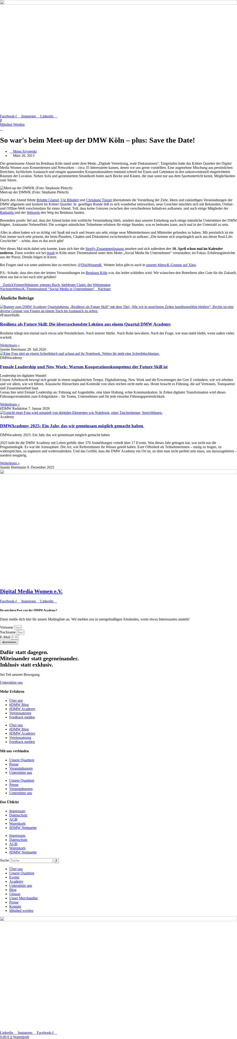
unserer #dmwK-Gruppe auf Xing (171, 265)
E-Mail (5, 637)
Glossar (14, 894)
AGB (13, 819)
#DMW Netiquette (23, 828)
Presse (14, 764)
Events (14, 877)
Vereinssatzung (20, 713)
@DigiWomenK (90, 265)
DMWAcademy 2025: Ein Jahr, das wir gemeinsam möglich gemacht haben (72, 425)
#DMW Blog (19, 705)
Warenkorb (17, 823)
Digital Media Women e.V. (31, 591)
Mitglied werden (21, 911)
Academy (16, 881)
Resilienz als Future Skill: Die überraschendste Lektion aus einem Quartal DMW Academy (85, 324)
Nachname (8, 632)
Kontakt (15, 906)
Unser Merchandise (23, 898)
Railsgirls (7, 212)
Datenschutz (18, 815)
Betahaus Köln (96, 273)
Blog (12, 890)
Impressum (17, 811)
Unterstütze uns (20, 773)
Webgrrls (33, 212)
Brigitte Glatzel (48, 200)
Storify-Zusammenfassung (105, 249)
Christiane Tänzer (99, 200)
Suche (4, 860)
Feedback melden (22, 717)
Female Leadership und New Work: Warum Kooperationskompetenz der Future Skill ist (84, 366)
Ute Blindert (70, 200)
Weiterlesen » (10, 345)
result (51, 253)
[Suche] (56, 860)
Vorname (7, 627)
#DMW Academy (22, 709)
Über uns (16, 700)
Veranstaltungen (21, 768)
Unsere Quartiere (21, 760)
